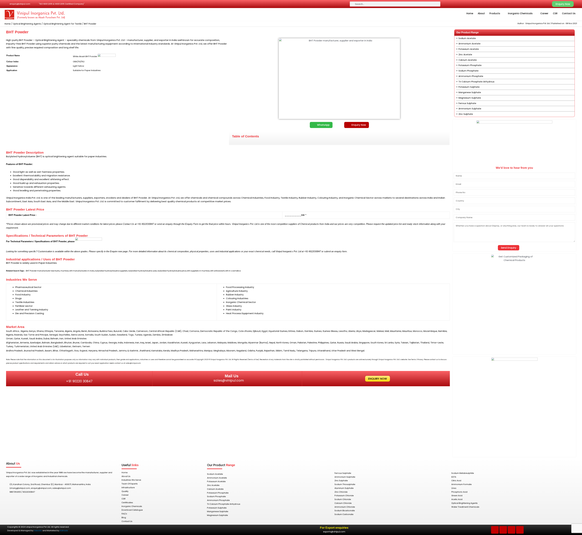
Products (494, 13)
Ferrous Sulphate (467, 103)
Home (469, 13)
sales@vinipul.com (229, 380)
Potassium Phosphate (470, 65)
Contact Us (568, 13)
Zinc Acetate (465, 54)
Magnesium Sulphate (469, 97)
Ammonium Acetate (469, 43)
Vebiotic (38, 530)
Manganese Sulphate (469, 92)
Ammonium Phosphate (470, 76)
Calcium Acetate (467, 59)
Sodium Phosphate (468, 70)
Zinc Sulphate (465, 114)
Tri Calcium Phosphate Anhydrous (476, 81)
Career (544, 13)
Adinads (64, 530)
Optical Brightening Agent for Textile (62, 23)
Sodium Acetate (467, 38)
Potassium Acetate (468, 49)
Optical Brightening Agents (27, 23)
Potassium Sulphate (469, 86)
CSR (555, 13)
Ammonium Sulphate (469, 108)
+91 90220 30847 (79, 381)
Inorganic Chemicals (520, 13)
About (481, 13)
